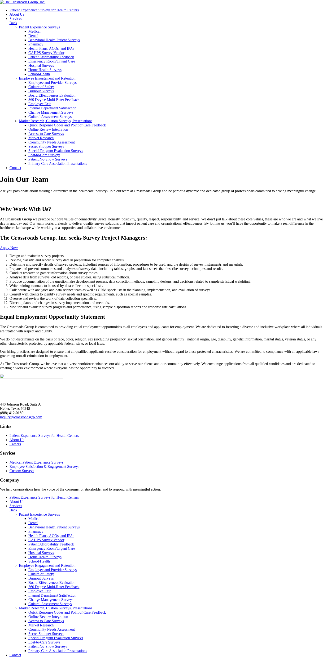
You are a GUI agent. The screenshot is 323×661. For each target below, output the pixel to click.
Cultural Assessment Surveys (50, 117)
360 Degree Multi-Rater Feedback (53, 100)
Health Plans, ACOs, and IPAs (51, 48)
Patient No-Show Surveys (47, 159)
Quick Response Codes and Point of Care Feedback (67, 125)
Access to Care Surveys (46, 134)
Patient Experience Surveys (39, 27)
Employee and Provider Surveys (52, 82)
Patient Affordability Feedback (51, 57)
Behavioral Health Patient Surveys (54, 40)
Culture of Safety (41, 87)
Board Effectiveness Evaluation (51, 95)
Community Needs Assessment (51, 142)
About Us (16, 14)
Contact (15, 168)
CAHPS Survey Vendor (46, 53)
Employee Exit (39, 104)
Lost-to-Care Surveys (44, 155)
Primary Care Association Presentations (57, 163)
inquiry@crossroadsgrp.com (21, 417)
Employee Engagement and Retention (47, 78)
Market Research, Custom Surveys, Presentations (55, 121)
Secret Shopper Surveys (46, 146)
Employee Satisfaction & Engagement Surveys (44, 466)
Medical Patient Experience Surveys (36, 462)
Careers (15, 444)
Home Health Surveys (44, 70)
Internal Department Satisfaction (52, 108)
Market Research (41, 138)
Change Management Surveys (50, 112)
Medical (34, 31)
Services (15, 19)
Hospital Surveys (41, 65)
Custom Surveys (21, 471)
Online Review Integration (48, 129)
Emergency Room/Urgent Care (51, 61)
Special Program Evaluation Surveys (55, 151)
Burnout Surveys (41, 91)
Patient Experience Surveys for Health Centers (44, 10)
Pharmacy (35, 44)
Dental (33, 36)
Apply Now (9, 248)
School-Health (39, 74)
